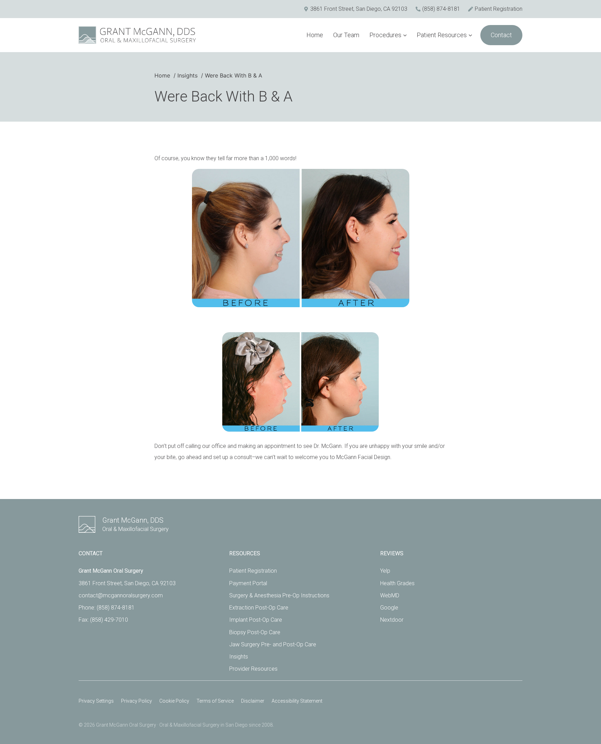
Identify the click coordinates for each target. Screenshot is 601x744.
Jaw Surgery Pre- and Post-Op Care (272, 644)
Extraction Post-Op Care (258, 607)
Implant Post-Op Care (255, 619)
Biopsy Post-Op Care (254, 632)
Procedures (385, 35)
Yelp (385, 570)
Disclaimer (252, 701)
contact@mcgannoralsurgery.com (121, 595)
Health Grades (397, 583)
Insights (238, 656)
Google (389, 607)
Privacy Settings (96, 701)
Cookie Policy (174, 701)
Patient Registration (253, 570)
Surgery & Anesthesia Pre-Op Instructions (279, 595)
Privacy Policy (136, 701)
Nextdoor (391, 619)
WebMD (389, 595)
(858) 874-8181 (116, 607)
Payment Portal (248, 583)
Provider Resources (253, 668)
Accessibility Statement (297, 701)
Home (314, 35)
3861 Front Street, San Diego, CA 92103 (127, 583)
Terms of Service (215, 701)
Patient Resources (442, 35)
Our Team (346, 35)
